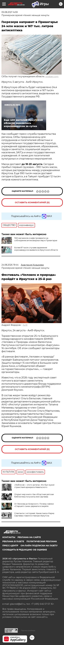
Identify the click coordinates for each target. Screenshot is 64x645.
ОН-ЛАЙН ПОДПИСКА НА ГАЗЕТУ (39, 545)
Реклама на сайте (29, 537)
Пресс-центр (10, 545)
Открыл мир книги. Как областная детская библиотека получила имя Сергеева (34, 495)
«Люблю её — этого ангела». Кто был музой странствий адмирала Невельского (34, 486)
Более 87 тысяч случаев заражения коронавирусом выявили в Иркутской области (36, 248)
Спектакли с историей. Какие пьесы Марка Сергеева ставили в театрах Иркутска (34, 514)
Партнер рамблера (28, 630)
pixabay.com (51, 76)
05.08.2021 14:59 (9, 12)
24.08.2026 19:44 (9, 265)
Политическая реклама (41, 541)
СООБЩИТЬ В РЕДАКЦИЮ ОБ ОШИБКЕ (24, 549)
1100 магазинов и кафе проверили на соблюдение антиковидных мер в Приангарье (35, 239)
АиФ (25, 325)
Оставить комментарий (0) (32, 202)
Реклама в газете (13, 541)
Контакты (8, 537)
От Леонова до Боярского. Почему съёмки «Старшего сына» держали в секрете (34, 505)
